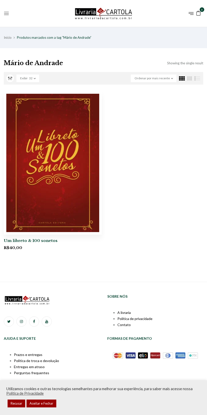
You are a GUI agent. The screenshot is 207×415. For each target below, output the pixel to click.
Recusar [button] (16, 403)
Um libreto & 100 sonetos (31, 240)
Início (8, 37)
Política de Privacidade (25, 393)
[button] (198, 13)
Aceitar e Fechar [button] (41, 403)
